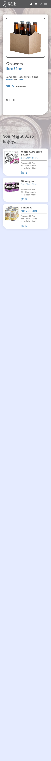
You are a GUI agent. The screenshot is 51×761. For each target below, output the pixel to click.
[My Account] (31, 4)
